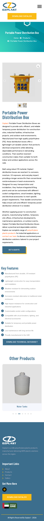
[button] (39, 81)
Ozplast (5, 123)
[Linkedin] (4, 489)
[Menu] (30, 6)
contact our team (9, 236)
